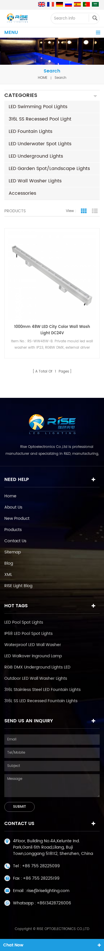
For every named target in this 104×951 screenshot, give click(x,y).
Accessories (22, 193)
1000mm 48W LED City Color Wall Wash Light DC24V (52, 330)
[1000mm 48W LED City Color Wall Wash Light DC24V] (52, 275)
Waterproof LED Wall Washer (32, 644)
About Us (13, 507)
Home (10, 496)
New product (16, 518)
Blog (8, 563)
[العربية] (95, 4)
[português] (86, 4)
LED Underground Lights (36, 156)
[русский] (68, 4)
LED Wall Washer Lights (35, 181)
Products (13, 529)
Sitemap (12, 552)
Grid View (83, 211)
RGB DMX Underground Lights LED (37, 667)
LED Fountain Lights (30, 131)
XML (8, 574)
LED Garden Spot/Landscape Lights (49, 168)
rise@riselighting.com (48, 890)
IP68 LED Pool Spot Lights (28, 633)
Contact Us (15, 541)
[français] (50, 4)
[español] (77, 4)
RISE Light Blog (18, 586)
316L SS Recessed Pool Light (40, 119)
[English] (41, 4)
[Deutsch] (59, 4)
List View (94, 211)
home (42, 78)
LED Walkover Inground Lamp (33, 656)
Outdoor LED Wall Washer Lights (35, 678)
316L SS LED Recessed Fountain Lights (40, 701)
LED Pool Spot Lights (23, 622)
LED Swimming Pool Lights (38, 106)
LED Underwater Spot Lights (40, 144)
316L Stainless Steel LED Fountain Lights (42, 689)
